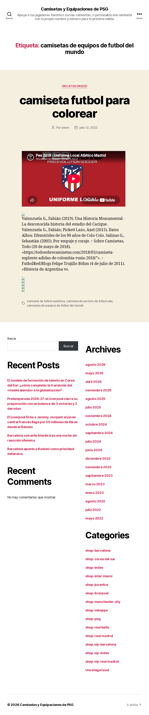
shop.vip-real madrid (102, 661)
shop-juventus (96, 585)
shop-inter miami (98, 576)
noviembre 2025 (98, 390)
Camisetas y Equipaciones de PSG (74, 9)
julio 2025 (93, 407)
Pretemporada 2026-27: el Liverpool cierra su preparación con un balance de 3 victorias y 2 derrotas (42, 403)
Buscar (11, 338)
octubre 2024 (96, 424)
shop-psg (93, 619)
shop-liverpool (96, 593)
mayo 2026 (94, 373)
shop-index (94, 567)
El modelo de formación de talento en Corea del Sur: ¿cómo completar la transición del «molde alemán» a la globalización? (40, 385)
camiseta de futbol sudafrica (46, 301)
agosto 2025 (95, 399)
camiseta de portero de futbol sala (89, 301)
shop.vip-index (97, 653)
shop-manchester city (102, 602)
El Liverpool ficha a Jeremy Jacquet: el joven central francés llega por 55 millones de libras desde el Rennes (42, 422)
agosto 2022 (95, 501)
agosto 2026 (95, 364)
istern (65, 127)
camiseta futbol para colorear (74, 106)
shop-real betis (97, 627)
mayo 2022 (94, 518)
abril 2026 (93, 382)
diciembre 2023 (97, 458)
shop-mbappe (96, 610)
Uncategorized (74, 86)
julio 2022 (93, 510)
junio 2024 (93, 450)
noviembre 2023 (98, 467)
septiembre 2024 (99, 433)
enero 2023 (94, 493)
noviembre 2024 (98, 416)
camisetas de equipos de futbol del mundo (55, 305)
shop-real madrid (99, 636)
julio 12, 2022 (88, 127)
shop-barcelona (97, 550)
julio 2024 (93, 441)
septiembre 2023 (99, 476)
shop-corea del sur (100, 559)
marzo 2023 (94, 484)
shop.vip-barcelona (100, 644)
